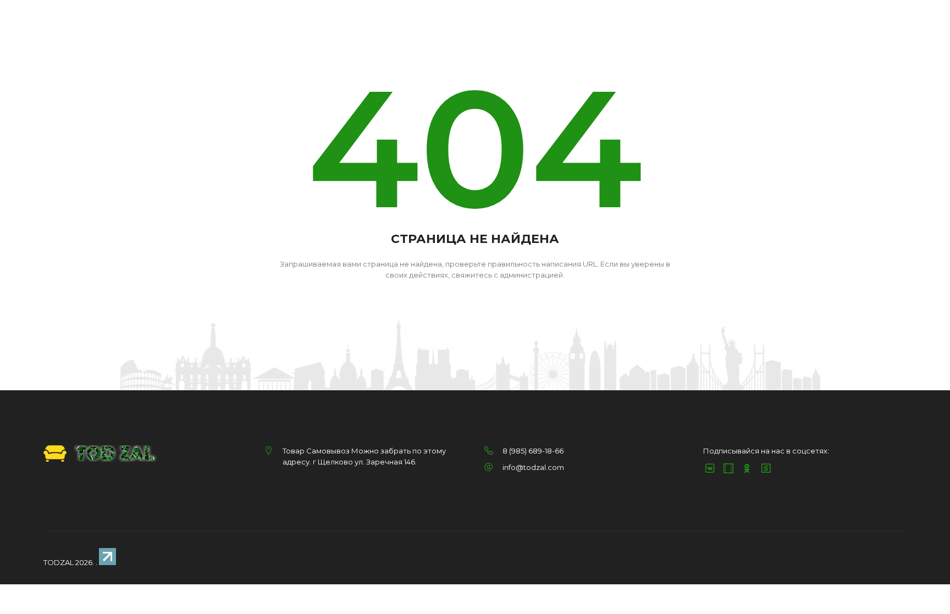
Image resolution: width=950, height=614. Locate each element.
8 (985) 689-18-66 (533, 450)
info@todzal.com (533, 467)
